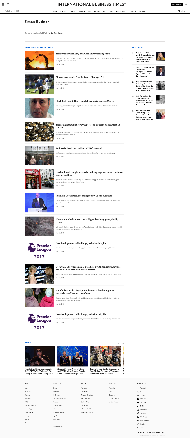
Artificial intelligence (59, 409)
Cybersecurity (57, 405)
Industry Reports (58, 426)
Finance (55, 402)
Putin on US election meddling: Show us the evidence (84, 196)
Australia (112, 388)
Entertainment (121, 11)
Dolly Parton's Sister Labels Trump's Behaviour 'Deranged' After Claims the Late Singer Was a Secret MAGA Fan (145, 57)
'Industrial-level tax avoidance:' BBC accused (79, 148)
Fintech (55, 423)
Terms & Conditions (87, 395)
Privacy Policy (85, 398)
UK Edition (181, 11)
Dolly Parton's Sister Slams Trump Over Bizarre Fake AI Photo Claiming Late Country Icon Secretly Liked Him (144, 115)
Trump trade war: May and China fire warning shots (83, 54)
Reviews (142, 11)
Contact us (84, 391)
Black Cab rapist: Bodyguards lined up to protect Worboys (86, 101)
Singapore (112, 395)
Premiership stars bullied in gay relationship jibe (81, 314)
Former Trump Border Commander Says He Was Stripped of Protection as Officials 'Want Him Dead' (105, 371)
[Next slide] (123, 343)
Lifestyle (133, 11)
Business (82, 11)
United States (113, 402)
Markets (72, 11)
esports (55, 416)
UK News (63, 11)
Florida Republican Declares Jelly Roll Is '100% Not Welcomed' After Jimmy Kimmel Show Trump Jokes (39, 371)
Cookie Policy (85, 402)
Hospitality (56, 391)
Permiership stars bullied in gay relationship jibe (81, 243)
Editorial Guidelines (54, 33)
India (110, 391)
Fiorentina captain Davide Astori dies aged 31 (80, 77)
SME (89, 11)
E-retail (55, 388)
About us (84, 388)
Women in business (59, 412)
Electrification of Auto (59, 398)
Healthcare (56, 395)
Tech (111, 11)
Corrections (84, 405)
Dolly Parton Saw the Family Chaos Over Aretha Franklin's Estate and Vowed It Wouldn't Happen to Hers (144, 100)
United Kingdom (114, 398)
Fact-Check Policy (87, 412)
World (55, 11)
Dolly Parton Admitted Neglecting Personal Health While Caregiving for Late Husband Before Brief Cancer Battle (145, 86)
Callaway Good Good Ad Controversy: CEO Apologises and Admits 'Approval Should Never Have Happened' (145, 71)
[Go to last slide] (119, 343)
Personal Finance (100, 11)
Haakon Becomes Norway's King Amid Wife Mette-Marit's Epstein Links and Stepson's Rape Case (71, 371)
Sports (27, 419)
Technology (28, 409)
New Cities (56, 419)
